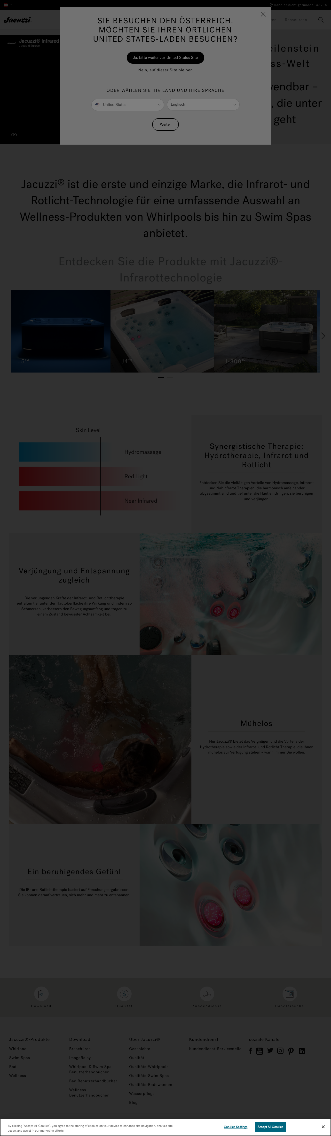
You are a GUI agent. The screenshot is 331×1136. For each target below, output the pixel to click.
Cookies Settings (235, 1127)
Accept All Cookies (270, 1127)
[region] (165, 1127)
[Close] (323, 1126)
